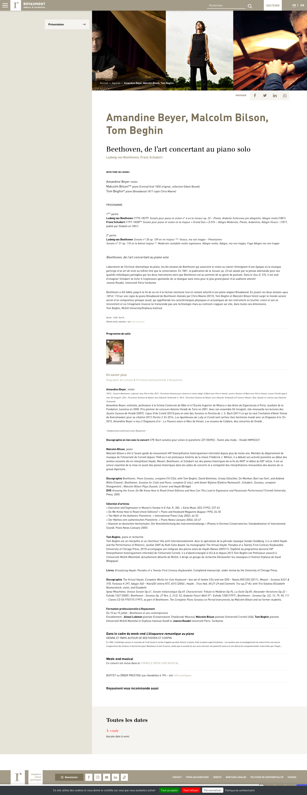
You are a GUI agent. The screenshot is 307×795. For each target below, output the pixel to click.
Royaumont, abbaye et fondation (27, 5)
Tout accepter (169, 790)
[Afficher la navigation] (5, 5)
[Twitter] (265, 95)
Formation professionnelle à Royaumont (159, 380)
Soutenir (272, 5)
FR (294, 5)
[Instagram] (97, 777)
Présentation (56, 24)
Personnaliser (213, 790)
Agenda (116, 82)
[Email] (285, 95)
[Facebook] (255, 95)
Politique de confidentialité (267, 777)
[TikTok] (124, 777)
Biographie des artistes (119, 380)
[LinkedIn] (275, 95)
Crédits (217, 777)
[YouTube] (106, 777)
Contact (177, 777)
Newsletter (71, 777)
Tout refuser (190, 790)
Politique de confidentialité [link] (240, 790)
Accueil (104, 82)
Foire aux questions (197, 777)
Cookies (292, 777)
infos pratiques (137, 321)
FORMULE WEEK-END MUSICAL (159, 663)
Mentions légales (236, 777)
